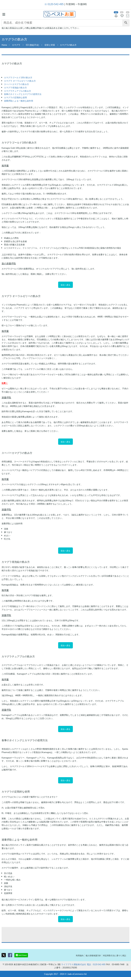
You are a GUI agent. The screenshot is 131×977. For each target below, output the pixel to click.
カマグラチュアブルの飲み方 (17, 90)
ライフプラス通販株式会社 (73, 964)
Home (4, 44)
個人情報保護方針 (93, 955)
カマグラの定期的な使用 (15, 97)
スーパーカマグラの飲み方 (16, 84)
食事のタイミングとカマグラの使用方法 (22, 94)
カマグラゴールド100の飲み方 (18, 77)
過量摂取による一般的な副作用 (18, 100)
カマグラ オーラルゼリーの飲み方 (20, 80)
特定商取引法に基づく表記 (114, 955)
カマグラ (16, 44)
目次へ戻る (65, 284)
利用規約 (80, 955)
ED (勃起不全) (32, 44)
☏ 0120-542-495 (54, 4)
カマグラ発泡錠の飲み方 (15, 87)
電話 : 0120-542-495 (96, 964)
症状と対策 (50, 44)
